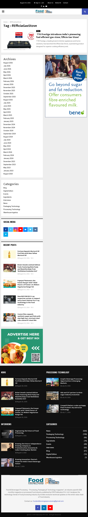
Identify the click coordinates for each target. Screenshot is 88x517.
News (38, 31)
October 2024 (8, 131)
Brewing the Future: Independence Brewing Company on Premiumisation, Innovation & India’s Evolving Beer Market (28, 446)
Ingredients (7, 197)
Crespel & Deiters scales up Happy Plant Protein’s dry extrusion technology (73, 407)
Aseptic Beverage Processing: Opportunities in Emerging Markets (71, 381)
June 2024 (7, 143)
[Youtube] (50, 507)
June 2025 (7, 106)
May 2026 (7, 72)
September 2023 (9, 164)
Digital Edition (8, 191)
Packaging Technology (11, 206)
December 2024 (9, 124)
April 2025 (7, 112)
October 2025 (8, 94)
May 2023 (7, 168)
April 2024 (7, 149)
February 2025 (8, 118)
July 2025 (6, 103)
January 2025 (8, 121)
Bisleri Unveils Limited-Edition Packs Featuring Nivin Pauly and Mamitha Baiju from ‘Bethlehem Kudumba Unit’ (29, 268)
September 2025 (9, 97)
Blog (5, 188)
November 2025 (9, 90)
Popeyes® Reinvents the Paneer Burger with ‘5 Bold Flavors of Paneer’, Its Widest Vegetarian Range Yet (28, 283)
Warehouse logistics (10, 212)
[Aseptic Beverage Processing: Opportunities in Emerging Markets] (52, 382)
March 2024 (7, 152)
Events (5, 194)
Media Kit (58, 3)
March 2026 (7, 78)
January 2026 (8, 84)
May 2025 (7, 109)
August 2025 (8, 100)
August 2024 (8, 137)
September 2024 (9, 134)
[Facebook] (37, 507)
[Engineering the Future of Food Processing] (7, 434)
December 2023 (9, 161)
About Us (50, 3)
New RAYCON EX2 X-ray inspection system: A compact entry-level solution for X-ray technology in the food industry (29, 300)
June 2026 (7, 69)
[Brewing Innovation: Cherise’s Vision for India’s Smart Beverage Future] (7, 462)
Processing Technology (11, 209)
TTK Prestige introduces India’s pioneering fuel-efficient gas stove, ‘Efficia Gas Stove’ (58, 35)
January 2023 (8, 171)
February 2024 (8, 155)
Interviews (7, 200)
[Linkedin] (44, 507)
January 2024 (8, 158)
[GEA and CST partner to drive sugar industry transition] (52, 396)
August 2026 (8, 63)
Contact (65, 3)
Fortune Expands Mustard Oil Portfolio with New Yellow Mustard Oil (28, 253)
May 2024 (7, 146)
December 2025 (9, 87)
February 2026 (8, 81)
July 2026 (6, 66)
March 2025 (7, 115)
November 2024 (9, 127)
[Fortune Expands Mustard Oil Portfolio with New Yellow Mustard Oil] (9, 254)
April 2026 (7, 75)
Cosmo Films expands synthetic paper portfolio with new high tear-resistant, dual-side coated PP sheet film (29, 317)
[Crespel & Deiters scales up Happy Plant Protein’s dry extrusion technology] (52, 409)
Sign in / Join (39, 3)
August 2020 (8, 174)
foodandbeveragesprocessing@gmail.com (48, 501)
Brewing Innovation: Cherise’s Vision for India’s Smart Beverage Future (27, 461)
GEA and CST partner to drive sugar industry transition (71, 393)
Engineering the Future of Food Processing (27, 432)
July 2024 (6, 140)
